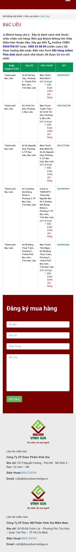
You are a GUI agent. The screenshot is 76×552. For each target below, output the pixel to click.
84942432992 (63, 75)
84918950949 (63, 189)
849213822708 (63, 105)
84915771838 (63, 145)
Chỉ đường (45, 81)
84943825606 (63, 245)
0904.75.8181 (29, 472)
